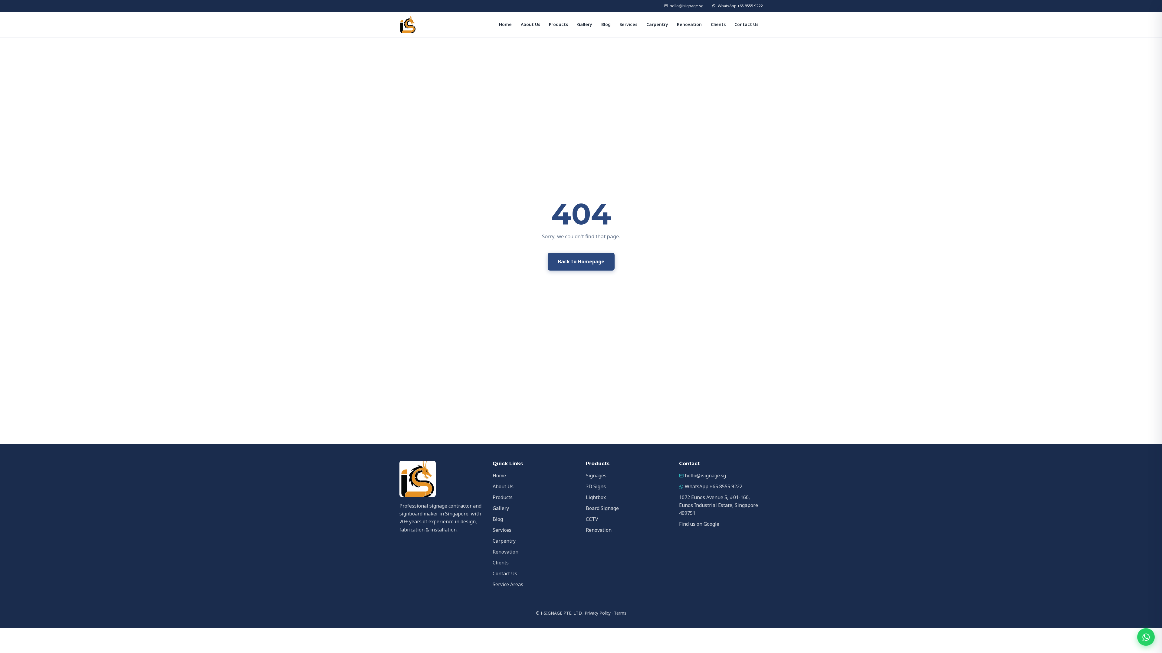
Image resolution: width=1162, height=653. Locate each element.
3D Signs (596, 486)
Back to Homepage (581, 261)
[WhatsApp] (1146, 637)
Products (558, 24)
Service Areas (508, 584)
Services (628, 24)
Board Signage (602, 508)
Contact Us (746, 24)
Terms (620, 613)
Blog (606, 24)
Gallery (584, 24)
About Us (530, 24)
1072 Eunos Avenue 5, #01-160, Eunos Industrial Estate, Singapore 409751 (718, 505)
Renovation (689, 24)
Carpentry (657, 24)
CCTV (592, 519)
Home (505, 24)
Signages (596, 475)
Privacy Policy (598, 613)
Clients (718, 24)
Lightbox (596, 497)
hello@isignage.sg (687, 5)
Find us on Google (699, 524)
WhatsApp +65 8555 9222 (740, 5)
